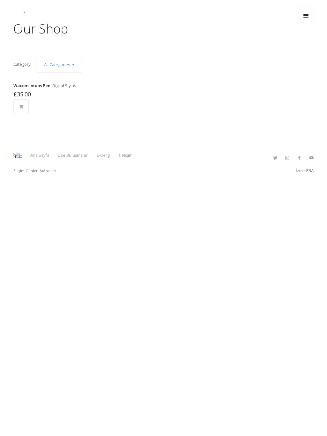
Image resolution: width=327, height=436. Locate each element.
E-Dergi (103, 155)
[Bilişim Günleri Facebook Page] (299, 158)
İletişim (126, 155)
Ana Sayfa (39, 155)
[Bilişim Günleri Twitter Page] (275, 158)
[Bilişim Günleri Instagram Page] (287, 158)
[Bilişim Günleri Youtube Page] (311, 158)
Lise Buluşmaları (73, 155)
